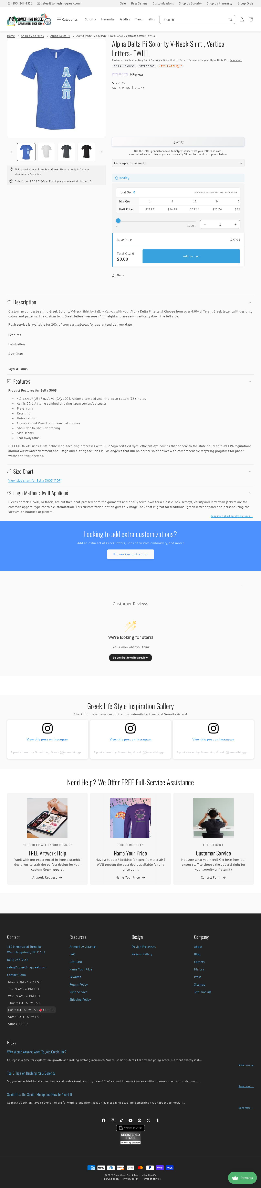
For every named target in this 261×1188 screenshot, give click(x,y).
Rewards (75, 977)
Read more (236, 59)
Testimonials (202, 992)
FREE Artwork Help (47, 853)
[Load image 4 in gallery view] (86, 152)
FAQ (72, 954)
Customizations (163, 3)
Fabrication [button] (16, 344)
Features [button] (14, 335)
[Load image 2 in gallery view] (46, 152)
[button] (67, 19)
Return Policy (79, 984)
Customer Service (213, 853)
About (198, 947)
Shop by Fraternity (219, 3)
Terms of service (151, 1178)
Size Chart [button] (15, 354)
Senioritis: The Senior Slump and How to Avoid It (39, 1094)
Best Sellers (139, 3)
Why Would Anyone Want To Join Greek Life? (37, 1051)
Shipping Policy (80, 1000)
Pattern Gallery (142, 954)
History (199, 969)
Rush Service (78, 992)
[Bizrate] (255, 1185)
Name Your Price (130, 853)
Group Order (246, 3)
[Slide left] (11, 151)
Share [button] (120, 275)
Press (197, 977)
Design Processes (144, 947)
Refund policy (111, 1178)
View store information (28, 174)
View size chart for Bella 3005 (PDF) (34, 480)
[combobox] (197, 19)
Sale (123, 3)
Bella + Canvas (124, 66)
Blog (197, 954)
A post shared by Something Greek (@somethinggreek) (49, 752)
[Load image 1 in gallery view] (26, 152)
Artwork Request (44, 877)
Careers (199, 962)
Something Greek (123, 1175)
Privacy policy (130, 1178)
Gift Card (76, 962)
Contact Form (210, 877)
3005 (151, 66)
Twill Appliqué (171, 66)
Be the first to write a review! (130, 657)
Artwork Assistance (83, 947)
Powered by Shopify (145, 1175)
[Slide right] (101, 151)
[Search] (230, 19)
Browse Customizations (130, 554)
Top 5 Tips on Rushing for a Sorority (31, 1073)
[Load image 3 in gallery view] (66, 152)
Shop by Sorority (190, 3)
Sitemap (200, 984)
